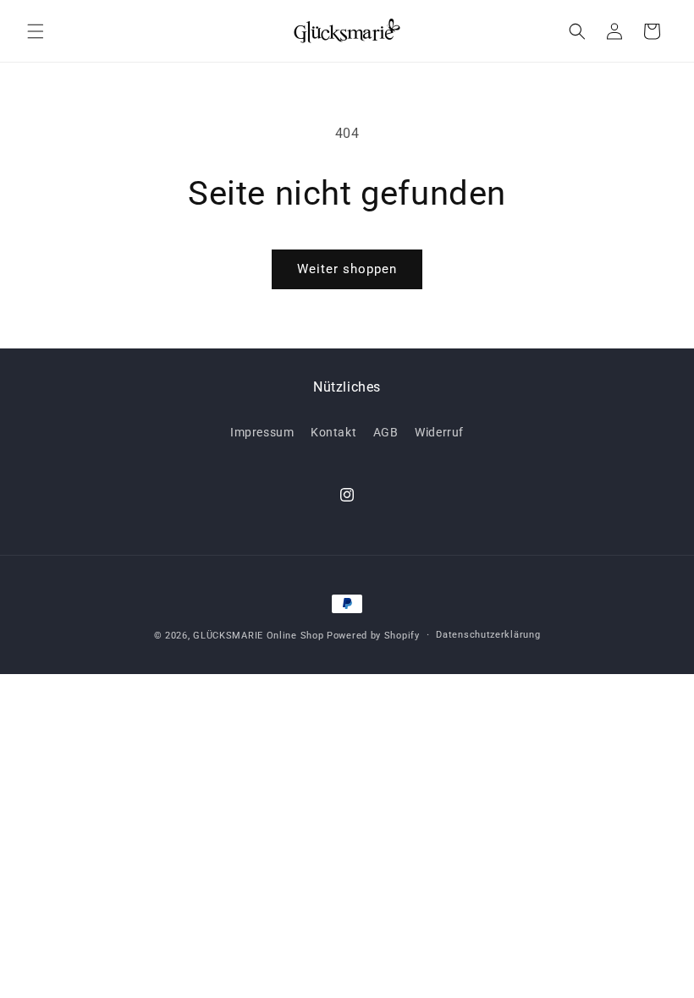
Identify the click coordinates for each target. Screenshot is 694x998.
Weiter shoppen (347, 269)
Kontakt (333, 432)
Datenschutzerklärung (488, 634)
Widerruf (439, 432)
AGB (386, 432)
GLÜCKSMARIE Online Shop (258, 635)
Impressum (262, 432)
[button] (35, 31)
